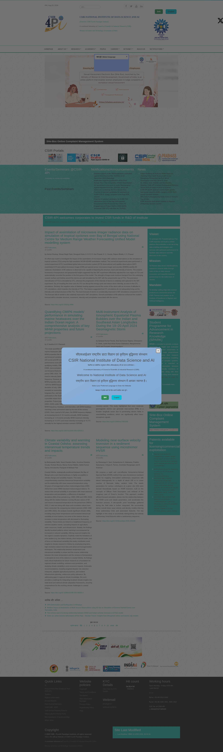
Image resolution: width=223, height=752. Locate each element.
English (116, 397)
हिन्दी (105, 397)
